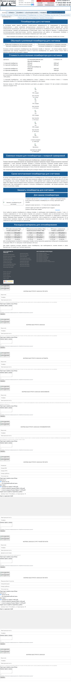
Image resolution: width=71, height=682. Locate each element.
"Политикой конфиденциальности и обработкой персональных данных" (19, 312)
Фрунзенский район (24, 264)
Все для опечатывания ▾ (58, 12)
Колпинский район (7, 262)
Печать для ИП (6, 273)
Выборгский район (7, 257)
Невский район (23, 256)
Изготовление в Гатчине (42, 253)
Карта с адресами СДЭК (6, 496)
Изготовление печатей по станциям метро (45, 261)
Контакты (21, 0)
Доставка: (3, 485)
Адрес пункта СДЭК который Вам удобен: (11, 491)
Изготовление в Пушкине (42, 259)
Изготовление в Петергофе (42, 258)
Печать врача (6, 274)
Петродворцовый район (25, 259)
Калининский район (8, 259)
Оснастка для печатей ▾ (31, 12)
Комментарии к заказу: (6, 305)
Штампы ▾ (11, 12)
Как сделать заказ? (29, 2)
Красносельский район (8, 265)
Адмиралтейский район (8, 254)
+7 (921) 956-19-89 (63, 5)
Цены (32, 0)
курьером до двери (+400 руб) (10, 486)
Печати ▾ (4, 12)
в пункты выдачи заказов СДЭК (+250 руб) (13, 488)
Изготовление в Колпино (42, 255)
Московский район (24, 255)
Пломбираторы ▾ (45, 12)
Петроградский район (25, 258)
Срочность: (3, 480)
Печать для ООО (7, 271)
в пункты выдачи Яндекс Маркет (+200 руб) (13, 490)
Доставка (21, 2)
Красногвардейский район (9, 264)
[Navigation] (66, 8)
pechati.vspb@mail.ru (44, 198)
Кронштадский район (8, 267)
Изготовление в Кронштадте (43, 256)
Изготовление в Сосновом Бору (43, 260)
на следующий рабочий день (9, 483)
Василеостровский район (9, 256)
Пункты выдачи (7, 276)
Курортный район (24, 253)
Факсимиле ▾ (19, 12)
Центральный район (24, 266)
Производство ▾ (6, 16)
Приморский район (24, 261)
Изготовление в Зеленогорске (43, 254)
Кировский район (7, 261)
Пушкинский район (24, 262)
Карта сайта (6, 278)
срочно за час (5, 481)
